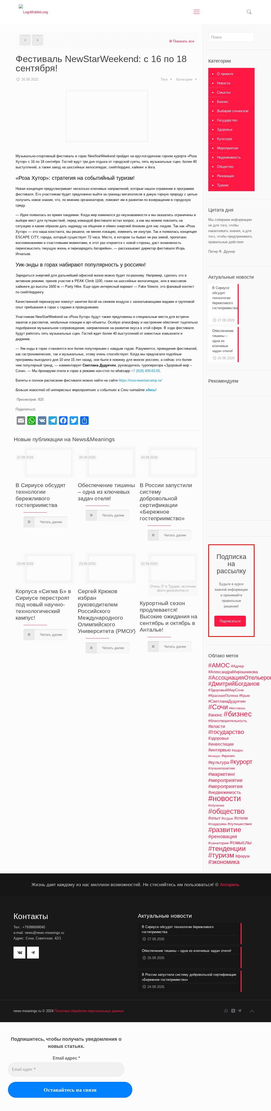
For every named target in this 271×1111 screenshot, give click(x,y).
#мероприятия (225, 786)
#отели (241, 818)
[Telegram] (239, 1010)
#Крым (244, 696)
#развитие (224, 830)
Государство (227, 120)
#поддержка (217, 824)
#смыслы (241, 842)
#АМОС (219, 665)
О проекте (225, 74)
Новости (223, 83)
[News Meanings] (33, 12)
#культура (218, 762)
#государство (226, 732)
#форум (242, 856)
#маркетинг (221, 774)
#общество (226, 811)
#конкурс (214, 756)
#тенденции (227, 848)
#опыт (214, 818)
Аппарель (230, 884)
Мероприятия (227, 148)
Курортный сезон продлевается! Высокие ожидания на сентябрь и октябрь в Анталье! (168, 616)
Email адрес (66, 1058)
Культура (224, 139)
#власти (216, 726)
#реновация (222, 836)
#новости (224, 798)
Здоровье (224, 130)
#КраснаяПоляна (223, 695)
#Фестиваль (237, 708)
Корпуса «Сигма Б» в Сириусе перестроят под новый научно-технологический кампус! (43, 604)
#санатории (218, 843)
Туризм (222, 185)
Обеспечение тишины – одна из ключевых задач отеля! (106, 491)
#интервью (219, 750)
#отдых (227, 818)
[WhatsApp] (226, 1010)
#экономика (224, 862)
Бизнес (222, 102)
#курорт (241, 761)
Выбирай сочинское (233, 111)
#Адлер (237, 666)
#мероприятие (225, 780)
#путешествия (240, 824)
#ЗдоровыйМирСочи (226, 690)
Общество (225, 167)
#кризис (228, 756)
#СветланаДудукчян (227, 701)
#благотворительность (227, 721)
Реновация (225, 176)
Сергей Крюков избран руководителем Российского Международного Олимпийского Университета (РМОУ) (107, 611)
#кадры (237, 750)
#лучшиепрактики (221, 768)
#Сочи (218, 707)
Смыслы (224, 92)
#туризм (221, 855)
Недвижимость (229, 157)
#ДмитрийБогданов (234, 684)
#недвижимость (224, 792)
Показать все (183, 41)
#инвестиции (221, 744)
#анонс (215, 715)
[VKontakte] (233, 1010)
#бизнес (238, 714)
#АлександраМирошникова (233, 672)
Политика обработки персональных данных (89, 1011)
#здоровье (218, 738)
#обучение (216, 805)
